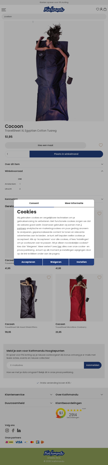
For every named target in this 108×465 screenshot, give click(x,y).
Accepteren (28, 261)
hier (59, 246)
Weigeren (55, 261)
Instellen (82, 261)
